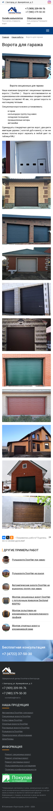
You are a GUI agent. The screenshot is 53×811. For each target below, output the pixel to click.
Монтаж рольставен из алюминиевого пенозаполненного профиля (30, 614)
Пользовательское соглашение (20, 765)
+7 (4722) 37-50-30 (17, 654)
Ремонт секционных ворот (18, 754)
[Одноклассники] (11, 537)
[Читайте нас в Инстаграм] (49, 2)
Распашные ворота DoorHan (16, 727)
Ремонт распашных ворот (17, 762)
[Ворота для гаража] (26, 157)
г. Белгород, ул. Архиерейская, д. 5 (19, 2)
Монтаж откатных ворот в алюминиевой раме (26, 627)
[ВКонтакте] (4, 537)
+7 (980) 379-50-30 (35, 12)
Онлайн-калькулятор (12, 18)
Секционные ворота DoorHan (16, 716)
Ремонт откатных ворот (16, 758)
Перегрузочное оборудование (17, 735)
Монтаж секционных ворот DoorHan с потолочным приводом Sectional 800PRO (31, 600)
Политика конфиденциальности (20, 769)
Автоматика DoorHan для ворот (17, 712)
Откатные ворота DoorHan (15, 724)
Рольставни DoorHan (12, 720)
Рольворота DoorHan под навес (28, 559)
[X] (7, 537)
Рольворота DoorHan (12, 731)
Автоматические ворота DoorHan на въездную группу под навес (31, 587)
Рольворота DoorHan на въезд (28, 573)
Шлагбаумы (8, 739)
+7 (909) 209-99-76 (35, 8)
